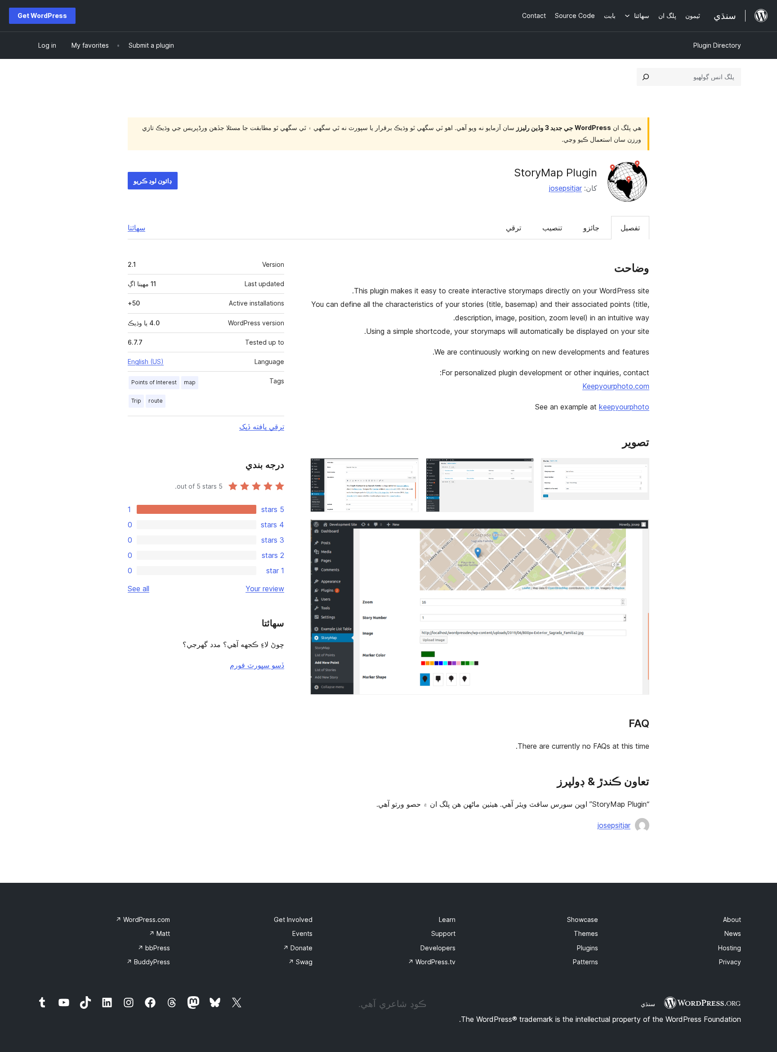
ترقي (513, 227)
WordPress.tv (431, 962)
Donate (298, 948)
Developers (437, 948)
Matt (159, 933)
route (155, 400)
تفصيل (630, 227)
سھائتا (136, 227)
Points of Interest (154, 382)
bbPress (154, 948)
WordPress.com (143, 919)
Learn (447, 919)
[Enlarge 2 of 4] (521, 470)
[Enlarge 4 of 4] (637, 531)
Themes (586, 933)
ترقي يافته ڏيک (261, 426)
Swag (300, 962)
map (190, 382)
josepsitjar (565, 188)
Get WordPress (42, 15)
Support (443, 933)
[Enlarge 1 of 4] (637, 470)
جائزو (591, 227)
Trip (136, 400)
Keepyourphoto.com (615, 386)
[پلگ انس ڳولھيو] (646, 77)
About (732, 919)
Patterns (585, 962)
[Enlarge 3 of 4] (406, 470)
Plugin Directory (717, 45)
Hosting (729, 948)
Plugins (587, 948)
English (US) (146, 361)
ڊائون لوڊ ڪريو (153, 180)
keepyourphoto (624, 406)
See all (138, 588)
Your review (265, 588)
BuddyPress (148, 962)
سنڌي (648, 1003)
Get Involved (293, 919)
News (732, 933)
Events (302, 933)
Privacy (730, 962)
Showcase (582, 919)
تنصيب (552, 227)
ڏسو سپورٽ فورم (257, 665)
